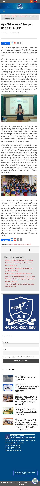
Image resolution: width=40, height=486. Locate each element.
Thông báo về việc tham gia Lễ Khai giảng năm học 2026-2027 (27, 388)
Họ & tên (5, 342)
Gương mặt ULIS (20, 394)
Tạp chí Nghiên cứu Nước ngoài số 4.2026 (26, 378)
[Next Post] (29, 250)
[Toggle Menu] (4, 11)
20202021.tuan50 (12, 244)
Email (4, 349)
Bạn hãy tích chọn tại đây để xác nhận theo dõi (19, 357)
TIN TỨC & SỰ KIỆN (11, 16)
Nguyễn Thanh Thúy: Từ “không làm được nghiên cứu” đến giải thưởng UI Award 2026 (26, 400)
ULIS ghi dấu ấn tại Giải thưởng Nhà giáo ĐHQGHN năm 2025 (26, 411)
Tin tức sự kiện (23, 16)
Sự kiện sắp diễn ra (20, 384)
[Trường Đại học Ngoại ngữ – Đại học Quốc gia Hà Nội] (20, 6)
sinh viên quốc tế (26, 244)
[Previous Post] (10, 250)
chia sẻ (20, 244)
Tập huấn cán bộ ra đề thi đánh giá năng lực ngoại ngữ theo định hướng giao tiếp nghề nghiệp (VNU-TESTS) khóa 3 (26, 425)
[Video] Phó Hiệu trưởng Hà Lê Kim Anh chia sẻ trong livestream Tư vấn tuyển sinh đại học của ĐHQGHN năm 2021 (19, 262)
